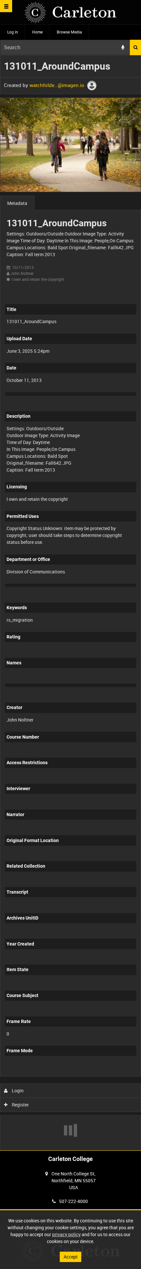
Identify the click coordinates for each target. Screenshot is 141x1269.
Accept (71, 1257)
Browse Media (69, 31)
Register (20, 1105)
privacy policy (66, 1234)
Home (37, 31)
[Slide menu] (6, 6)
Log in (12, 31)
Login (17, 1090)
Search (135, 47)
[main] (70, 602)
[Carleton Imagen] (70, 12)
